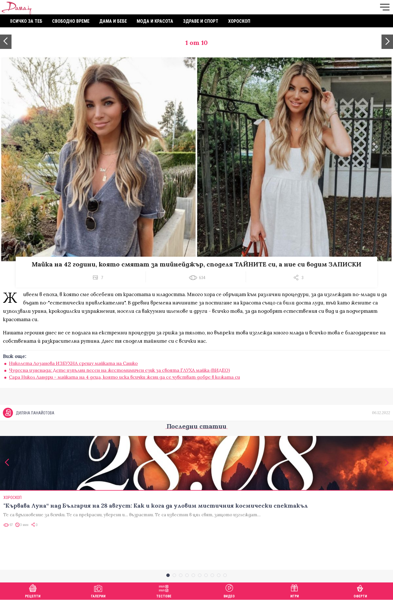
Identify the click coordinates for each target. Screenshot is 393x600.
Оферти (360, 596)
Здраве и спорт (200, 21)
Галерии (98, 596)
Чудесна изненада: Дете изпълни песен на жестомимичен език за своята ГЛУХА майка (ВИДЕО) (119, 370)
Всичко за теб (26, 21)
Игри (294, 596)
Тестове (163, 596)
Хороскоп (239, 21)
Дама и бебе (113, 21)
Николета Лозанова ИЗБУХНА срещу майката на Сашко (73, 363)
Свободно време (70, 21)
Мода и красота (155, 21)
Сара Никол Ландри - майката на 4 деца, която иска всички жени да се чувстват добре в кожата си (124, 377)
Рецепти (33, 596)
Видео (229, 596)
